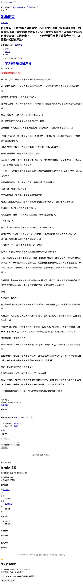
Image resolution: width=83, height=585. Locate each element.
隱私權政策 (53, 555)
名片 (7, 54)
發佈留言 (4, 447)
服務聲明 (62, 555)
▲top (3, 430)
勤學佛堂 (8, 17)
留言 (21, 417)
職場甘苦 (17, 423)
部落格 (7, 52)
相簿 (7, 49)
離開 (12, 581)
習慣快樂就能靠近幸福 (18, 63)
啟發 (16, 426)
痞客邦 (16, 417)
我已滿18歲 (5, 581)
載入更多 (4, 434)
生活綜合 (18, 45)
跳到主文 (4, 23)
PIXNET (25, 555)
